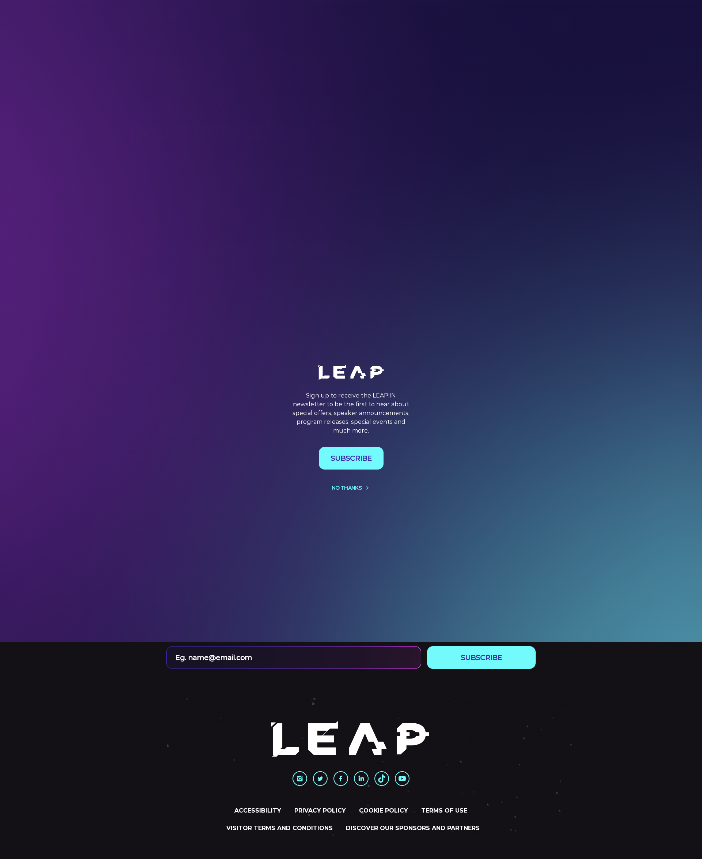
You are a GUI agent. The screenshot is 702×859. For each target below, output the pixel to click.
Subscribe (351, 458)
